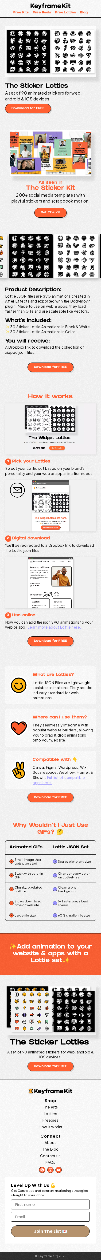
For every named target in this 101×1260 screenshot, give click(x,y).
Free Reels (42, 12)
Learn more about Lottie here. (54, 627)
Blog (84, 12)
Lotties (50, 1114)
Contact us (50, 1156)
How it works (50, 1127)
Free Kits (21, 12)
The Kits (50, 1107)
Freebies (50, 1120)
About (50, 1142)
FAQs (50, 1162)
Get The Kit (50, 212)
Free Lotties (65, 12)
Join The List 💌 (50, 1231)
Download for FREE (28, 108)
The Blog (50, 1149)
